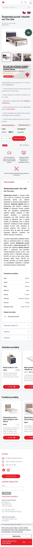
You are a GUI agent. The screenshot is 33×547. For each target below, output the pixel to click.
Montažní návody (23, 125)
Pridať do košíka (17, 138)
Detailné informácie (8, 125)
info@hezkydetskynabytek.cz (14, 458)
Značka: (5, 24)
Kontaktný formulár (11, 476)
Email (3, 486)
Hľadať (29, 7)
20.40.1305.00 (10, 109)
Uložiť (5, 145)
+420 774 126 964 (11, 465)
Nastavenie (16, 536)
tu (21, 532)
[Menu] (30, 2)
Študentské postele (13, 316)
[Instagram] (8, 469)
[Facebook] (3, 469)
